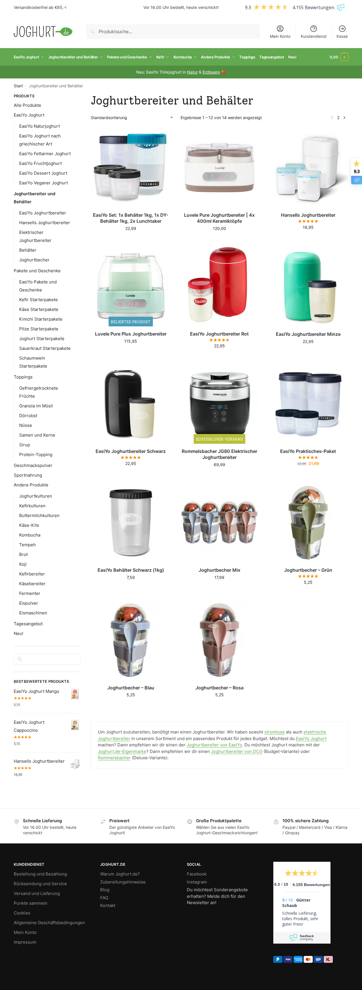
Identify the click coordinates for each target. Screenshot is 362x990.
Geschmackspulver (33, 465)
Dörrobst (28, 415)
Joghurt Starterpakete (41, 338)
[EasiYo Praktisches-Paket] (308, 404)
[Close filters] (82, 97)
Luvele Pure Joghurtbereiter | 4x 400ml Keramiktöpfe (219, 218)
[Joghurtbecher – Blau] (131, 640)
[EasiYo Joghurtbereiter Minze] (308, 286)
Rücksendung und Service (40, 883)
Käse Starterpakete (38, 309)
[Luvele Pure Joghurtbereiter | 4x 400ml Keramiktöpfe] (219, 167)
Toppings (23, 377)
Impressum (25, 942)
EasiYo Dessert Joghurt (43, 173)
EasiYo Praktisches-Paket (308, 451)
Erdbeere (211, 72)
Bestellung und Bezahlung (40, 874)
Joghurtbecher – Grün (308, 570)
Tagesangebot (28, 623)
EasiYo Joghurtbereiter (42, 213)
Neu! (18, 633)
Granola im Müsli (36, 406)
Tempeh (27, 544)
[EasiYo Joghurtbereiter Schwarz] (131, 404)
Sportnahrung (28, 475)
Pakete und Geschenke (37, 270)
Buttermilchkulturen (39, 515)
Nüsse (25, 425)
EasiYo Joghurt (311, 738)
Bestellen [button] (131, 240)
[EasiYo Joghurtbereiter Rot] (219, 286)
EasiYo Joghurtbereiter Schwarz (131, 451)
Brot (23, 554)
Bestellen (219, 357)
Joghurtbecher (34, 260)
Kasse (342, 36)
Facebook (197, 874)
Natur (192, 72)
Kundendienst (314, 36)
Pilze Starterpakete (38, 329)
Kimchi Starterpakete (40, 319)
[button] (339, 57)
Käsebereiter (32, 583)
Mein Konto (280, 36)
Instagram (197, 882)
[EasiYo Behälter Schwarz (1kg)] (131, 522)
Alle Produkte (27, 105)
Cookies (22, 913)
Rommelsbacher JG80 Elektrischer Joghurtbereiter (219, 454)
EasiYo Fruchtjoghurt (40, 163)
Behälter (27, 250)
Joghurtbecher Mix (219, 570)
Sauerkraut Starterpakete (45, 348)
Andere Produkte (31, 485)
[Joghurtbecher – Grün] (308, 522)
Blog (104, 889)
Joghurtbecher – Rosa (219, 688)
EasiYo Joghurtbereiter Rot (219, 334)
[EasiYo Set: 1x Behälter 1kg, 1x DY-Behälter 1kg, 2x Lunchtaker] (131, 167)
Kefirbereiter (32, 574)
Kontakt (107, 905)
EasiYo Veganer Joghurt (43, 183)
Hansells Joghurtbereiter (308, 215)
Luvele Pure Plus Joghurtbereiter (131, 334)
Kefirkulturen (32, 505)
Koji (23, 564)
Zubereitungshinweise (123, 882)
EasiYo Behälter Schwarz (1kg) (131, 570)
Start (18, 86)
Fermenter (29, 593)
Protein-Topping (35, 454)
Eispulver (28, 603)
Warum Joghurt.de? (120, 874)
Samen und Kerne (37, 435)
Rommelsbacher (114, 757)
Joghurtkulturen (35, 496)
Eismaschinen (33, 613)
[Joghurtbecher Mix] (219, 522)
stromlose (274, 732)
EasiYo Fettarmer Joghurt (45, 153)
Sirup (24, 444)
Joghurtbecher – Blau (130, 688)
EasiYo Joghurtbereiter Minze (308, 334)
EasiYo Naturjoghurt (39, 126)
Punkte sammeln (31, 903)
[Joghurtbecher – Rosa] (219, 640)
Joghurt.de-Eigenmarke (122, 751)
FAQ (104, 897)
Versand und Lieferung (37, 893)
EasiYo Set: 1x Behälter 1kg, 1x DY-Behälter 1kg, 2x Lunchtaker (130, 218)
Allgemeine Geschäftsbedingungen (49, 922)
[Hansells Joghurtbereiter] (308, 167)
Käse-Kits (29, 525)
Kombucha (29, 535)
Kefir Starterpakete (38, 299)
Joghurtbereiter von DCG (236, 751)
